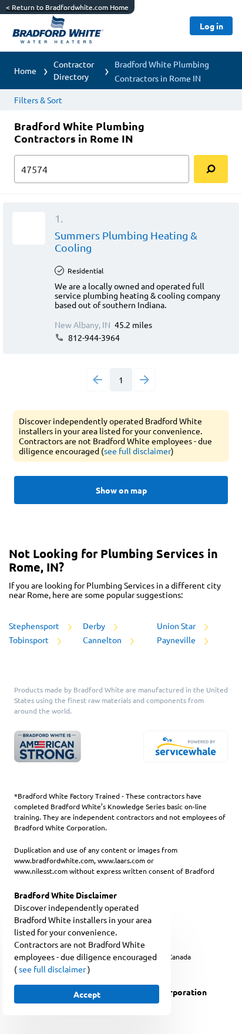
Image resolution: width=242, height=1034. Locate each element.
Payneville (177, 639)
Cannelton (103, 639)
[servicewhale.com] (185, 746)
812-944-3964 (93, 337)
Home (25, 70)
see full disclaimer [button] (137, 450)
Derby (95, 625)
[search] (211, 169)
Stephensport (35, 625)
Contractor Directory (73, 70)
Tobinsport (30, 639)
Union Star (177, 625)
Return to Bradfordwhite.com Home (67, 7)
